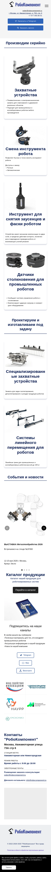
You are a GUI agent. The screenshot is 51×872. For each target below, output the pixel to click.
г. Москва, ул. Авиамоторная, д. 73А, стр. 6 (25, 13)
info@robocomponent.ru (36, 780)
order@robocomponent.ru (15, 775)
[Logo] (25, 4)
